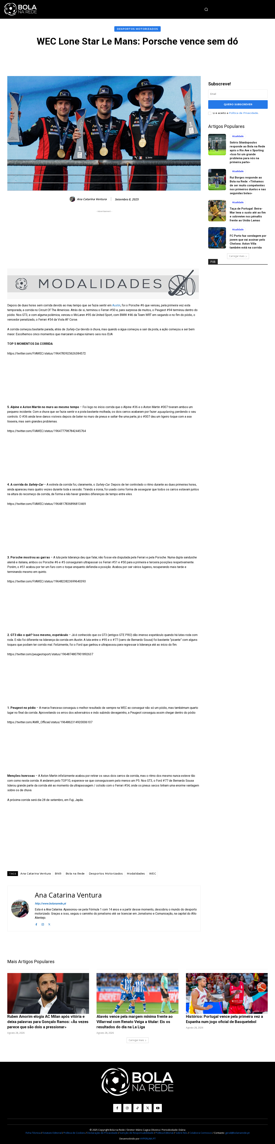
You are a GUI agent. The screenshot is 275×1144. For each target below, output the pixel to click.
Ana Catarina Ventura (92, 199)
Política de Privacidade (243, 112)
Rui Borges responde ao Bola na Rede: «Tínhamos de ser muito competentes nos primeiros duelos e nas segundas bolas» (248, 185)
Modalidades (136, 873)
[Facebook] (36, 924)
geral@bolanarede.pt (237, 1132)
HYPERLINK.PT (148, 1138)
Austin (116, 305)
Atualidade (238, 136)
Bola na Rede (75, 873)
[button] (206, 9)
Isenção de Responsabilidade (137, 1132)
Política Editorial (164, 1132)
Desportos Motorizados (137, 28)
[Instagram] (42, 924)
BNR (58, 873)
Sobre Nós (181, 1132)
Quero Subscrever (238, 104)
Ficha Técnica (33, 1132)
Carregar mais (236, 256)
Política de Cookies (74, 1132)
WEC (152, 873)
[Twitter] (49, 924)
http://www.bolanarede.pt (50, 903)
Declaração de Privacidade (102, 1132)
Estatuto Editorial (52, 1132)
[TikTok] (137, 1108)
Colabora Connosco (201, 1132)
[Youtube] (158, 1108)
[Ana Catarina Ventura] (73, 199)
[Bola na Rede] (20, 9)
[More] (222, 58)
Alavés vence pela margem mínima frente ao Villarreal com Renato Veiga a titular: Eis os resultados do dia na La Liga (135, 1021)
